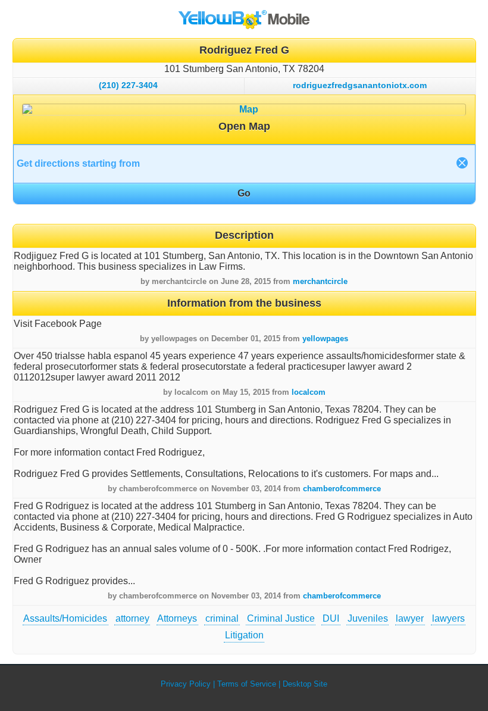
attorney (132, 618)
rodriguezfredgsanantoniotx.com (360, 85)
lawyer (410, 618)
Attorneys (177, 618)
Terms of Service (246, 683)
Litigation (244, 635)
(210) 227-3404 (128, 85)
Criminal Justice (281, 618)
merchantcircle (320, 281)
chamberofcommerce (342, 488)
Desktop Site (305, 683)
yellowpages (325, 338)
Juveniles (368, 618)
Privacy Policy (186, 683)
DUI (331, 618)
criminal (222, 618)
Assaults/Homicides (65, 618)
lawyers (448, 618)
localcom (309, 392)
